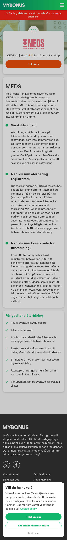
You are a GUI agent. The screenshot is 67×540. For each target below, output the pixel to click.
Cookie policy (28, 508)
